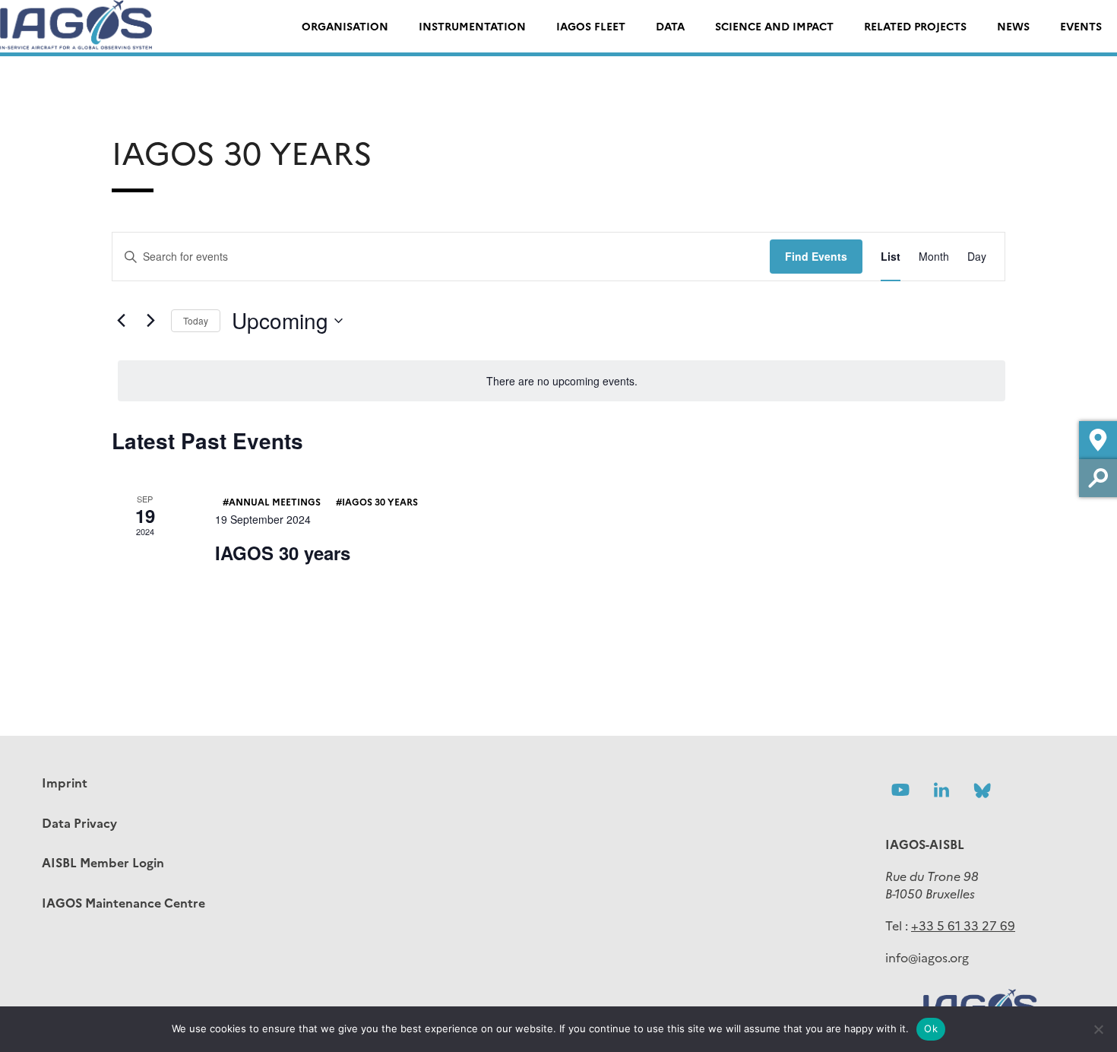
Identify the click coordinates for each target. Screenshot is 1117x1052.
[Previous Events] (121, 321)
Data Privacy (79, 822)
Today (195, 320)
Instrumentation (472, 25)
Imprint (64, 782)
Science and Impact (774, 25)
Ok (931, 1028)
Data (670, 25)
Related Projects (915, 25)
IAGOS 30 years (282, 553)
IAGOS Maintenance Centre (123, 902)
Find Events (816, 256)
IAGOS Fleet (590, 25)
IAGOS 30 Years (380, 501)
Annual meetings (275, 501)
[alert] (561, 381)
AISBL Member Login (103, 862)
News (1013, 25)
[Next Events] (150, 321)
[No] (1098, 1029)
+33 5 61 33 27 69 (963, 925)
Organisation (345, 25)
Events (1081, 25)
